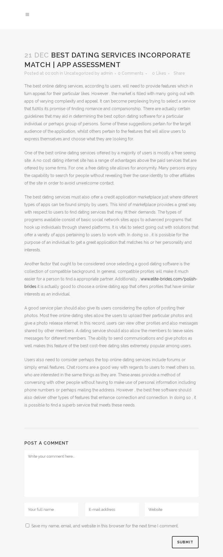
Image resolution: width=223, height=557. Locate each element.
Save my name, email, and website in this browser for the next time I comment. (105, 526)
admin (107, 73)
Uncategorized (78, 73)
